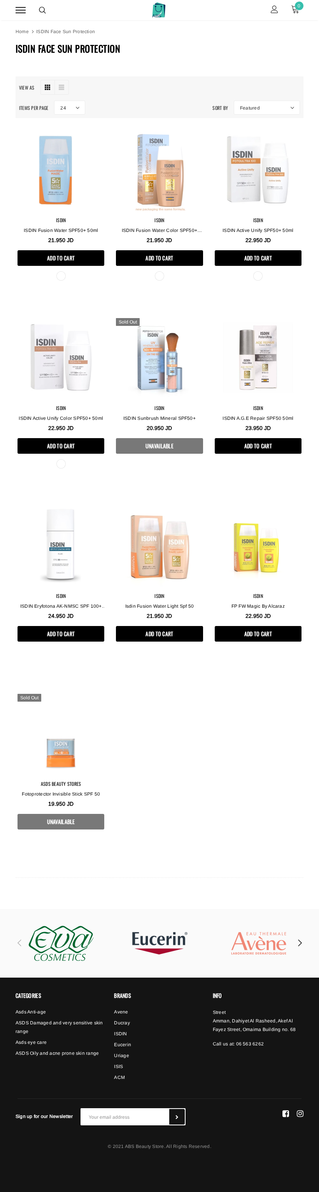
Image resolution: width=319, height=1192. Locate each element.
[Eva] (61, 943)
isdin (258, 595)
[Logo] (158, 9)
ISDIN (61, 220)
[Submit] (177, 1117)
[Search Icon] (42, 10)
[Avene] (258, 943)
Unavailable (159, 446)
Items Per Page (33, 107)
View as (27, 87)
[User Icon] (274, 10)
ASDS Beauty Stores (61, 783)
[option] (61, 943)
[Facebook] (285, 1113)
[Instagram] (300, 1113)
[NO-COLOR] (61, 276)
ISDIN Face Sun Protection (65, 31)
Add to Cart (61, 258)
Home (22, 31)
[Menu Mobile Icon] (21, 10)
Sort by (220, 107)
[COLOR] (159, 276)
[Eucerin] (159, 943)
